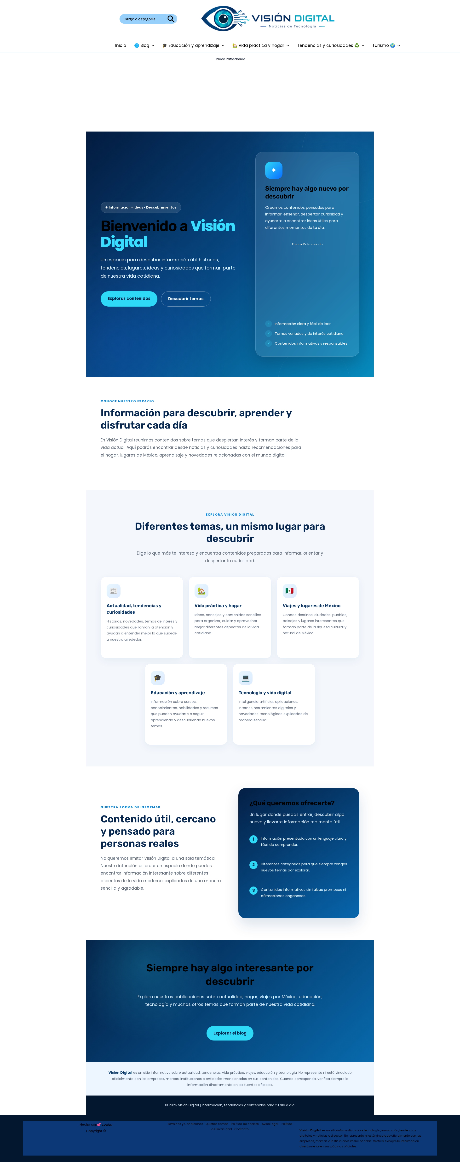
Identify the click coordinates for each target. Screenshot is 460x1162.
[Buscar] (171, 19)
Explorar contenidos (129, 298)
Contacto (241, 1129)
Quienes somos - (218, 1124)
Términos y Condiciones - (186, 1124)
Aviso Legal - (272, 1124)
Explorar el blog (230, 1033)
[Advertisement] (230, 96)
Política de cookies (245, 1124)
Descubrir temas (186, 299)
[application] (151, 45)
